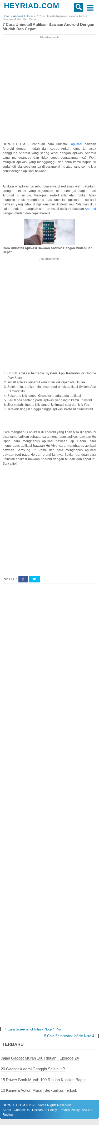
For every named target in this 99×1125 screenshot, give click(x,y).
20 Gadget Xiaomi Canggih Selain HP (33, 1069)
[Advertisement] (49, 89)
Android (90, 209)
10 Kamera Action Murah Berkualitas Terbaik (39, 1090)
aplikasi (78, 144)
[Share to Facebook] (23, 579)
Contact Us (21, 1110)
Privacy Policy (70, 1110)
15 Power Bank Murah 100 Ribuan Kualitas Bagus (44, 1079)
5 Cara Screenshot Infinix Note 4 (69, 1036)
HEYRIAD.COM (31, 6)
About (7, 1110)
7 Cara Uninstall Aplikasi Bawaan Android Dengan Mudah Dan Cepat (48, 26)
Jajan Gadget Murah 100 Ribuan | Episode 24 (40, 1058)
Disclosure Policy (44, 1110)
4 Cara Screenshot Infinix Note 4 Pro (33, 1029)
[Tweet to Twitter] (34, 579)
